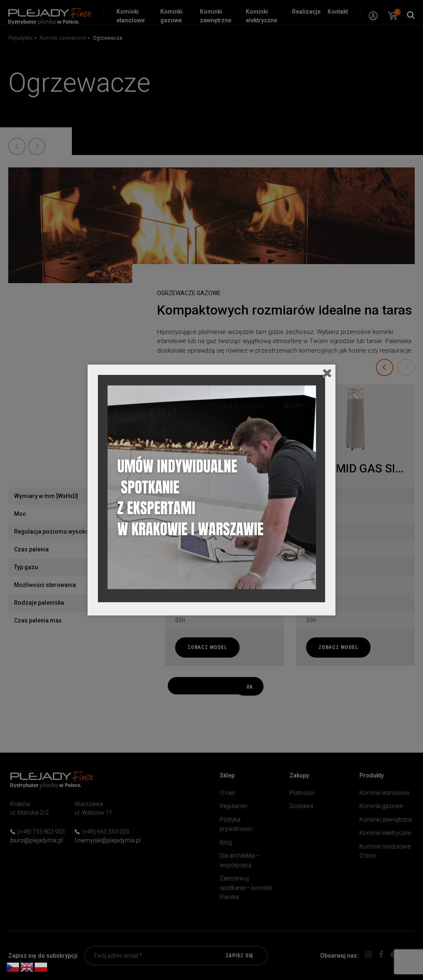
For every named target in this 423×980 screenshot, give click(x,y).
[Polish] (41, 966)
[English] (27, 966)
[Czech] (13, 966)
